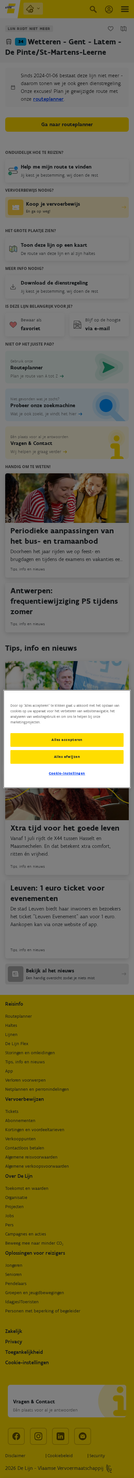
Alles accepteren (67, 739)
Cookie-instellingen (67, 773)
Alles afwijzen (67, 756)
